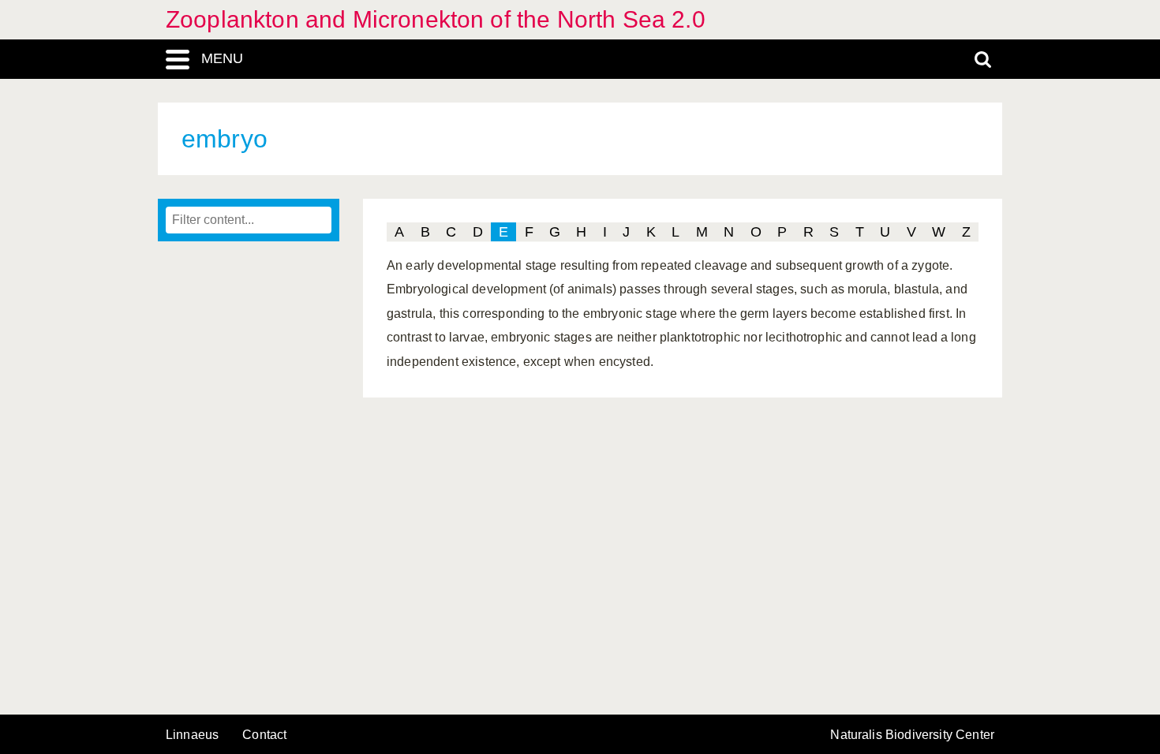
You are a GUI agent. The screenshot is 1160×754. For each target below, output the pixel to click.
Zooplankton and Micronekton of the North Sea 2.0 (435, 19)
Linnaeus (192, 735)
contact (264, 734)
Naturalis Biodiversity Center (912, 735)
